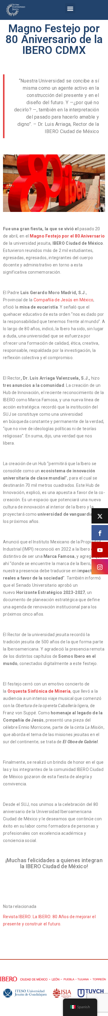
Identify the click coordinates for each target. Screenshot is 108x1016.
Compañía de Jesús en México (64, 299)
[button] (70, 8)
